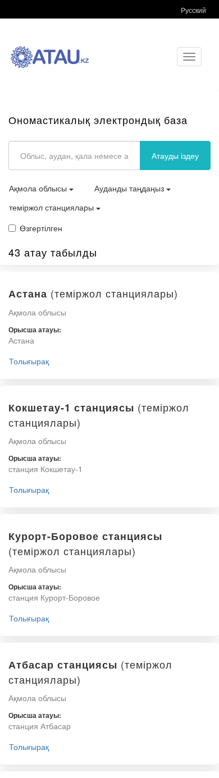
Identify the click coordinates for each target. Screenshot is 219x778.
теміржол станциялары (52, 207)
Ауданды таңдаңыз (130, 188)
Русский (193, 10)
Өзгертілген (41, 228)
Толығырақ (29, 361)
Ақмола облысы (39, 188)
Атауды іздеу (175, 155)
